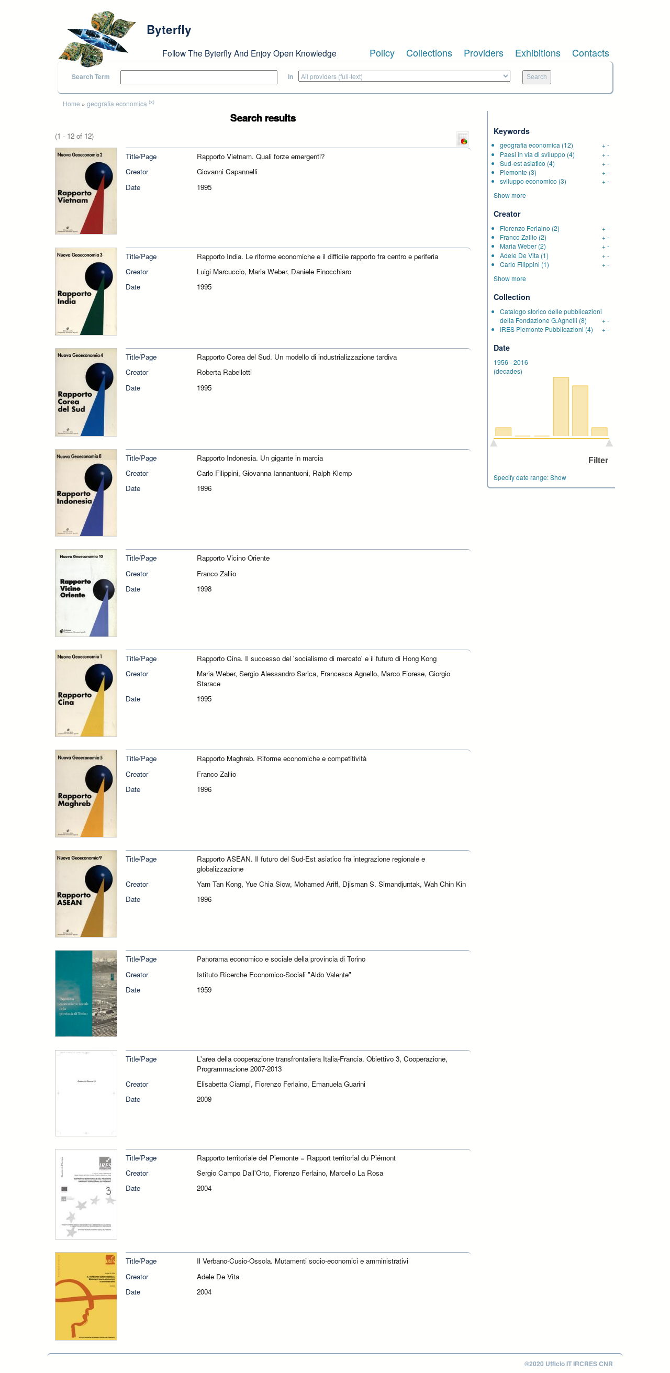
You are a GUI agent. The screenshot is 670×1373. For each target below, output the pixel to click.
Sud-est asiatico (522, 163)
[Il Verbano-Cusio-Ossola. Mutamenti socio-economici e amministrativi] (86, 1295)
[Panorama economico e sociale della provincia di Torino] (86, 993)
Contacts (590, 52)
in (290, 76)
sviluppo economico (528, 180)
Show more (510, 195)
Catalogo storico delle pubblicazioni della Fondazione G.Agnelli (551, 316)
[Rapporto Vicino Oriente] (86, 592)
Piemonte (513, 172)
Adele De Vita (519, 255)
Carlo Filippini (520, 264)
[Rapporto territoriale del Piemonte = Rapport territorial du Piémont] (86, 1193)
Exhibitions (538, 52)
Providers (484, 52)
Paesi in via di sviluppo (532, 154)
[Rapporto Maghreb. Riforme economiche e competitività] (86, 793)
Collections (429, 52)
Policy (382, 52)
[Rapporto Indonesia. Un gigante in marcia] (86, 492)
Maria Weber (518, 245)
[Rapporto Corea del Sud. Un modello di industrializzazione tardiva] (86, 391)
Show (558, 477)
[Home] (97, 39)
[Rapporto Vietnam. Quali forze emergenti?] (86, 190)
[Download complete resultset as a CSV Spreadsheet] (462, 138)
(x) (151, 101)
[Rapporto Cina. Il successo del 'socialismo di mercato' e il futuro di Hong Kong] (86, 692)
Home (71, 103)
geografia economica (117, 103)
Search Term (91, 76)
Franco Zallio (518, 236)
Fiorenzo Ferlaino (525, 228)
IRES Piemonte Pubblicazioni (542, 329)
